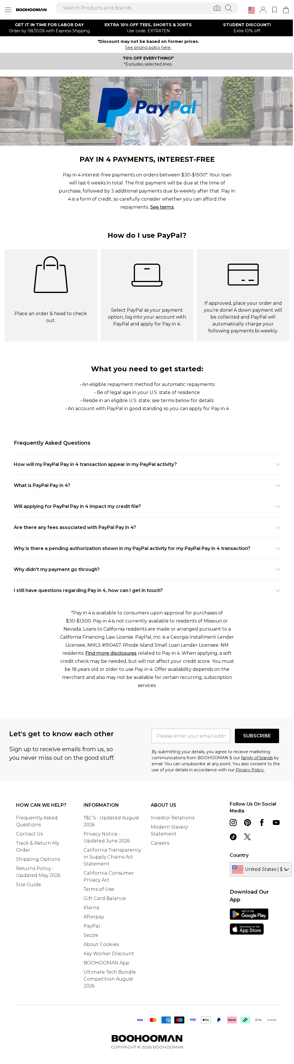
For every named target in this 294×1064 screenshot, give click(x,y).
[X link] (247, 836)
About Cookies (101, 944)
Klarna (91, 907)
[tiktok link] (233, 836)
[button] (251, 10)
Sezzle (91, 935)
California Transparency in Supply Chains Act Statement (112, 857)
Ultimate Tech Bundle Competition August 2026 (110, 979)
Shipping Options (38, 859)
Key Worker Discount (109, 953)
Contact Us (29, 834)
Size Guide (28, 884)
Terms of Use (99, 889)
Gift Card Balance (105, 898)
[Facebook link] (261, 822)
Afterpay (94, 917)
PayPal (92, 926)
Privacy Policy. (250, 769)
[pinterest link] (247, 822)
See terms (162, 207)
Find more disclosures (111, 653)
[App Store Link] (249, 921)
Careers (160, 843)
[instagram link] (233, 822)
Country (239, 855)
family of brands (257, 757)
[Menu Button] (8, 9)
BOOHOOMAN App (106, 963)
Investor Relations (172, 818)
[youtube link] (276, 822)
